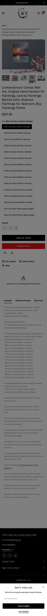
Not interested (23, 612)
